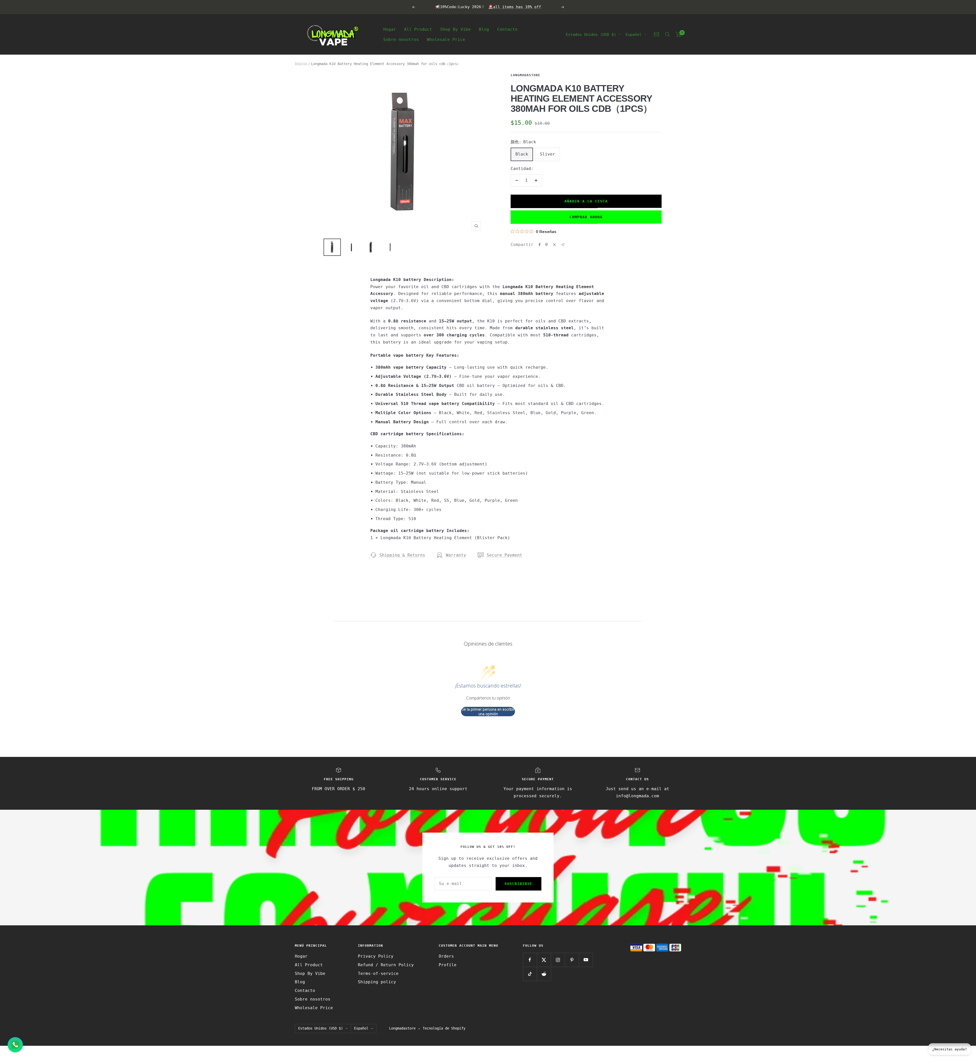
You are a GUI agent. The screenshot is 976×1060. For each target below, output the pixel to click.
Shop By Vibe (455, 29)
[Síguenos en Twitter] (544, 960)
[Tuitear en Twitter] (554, 244)
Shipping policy (377, 981)
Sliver (547, 154)
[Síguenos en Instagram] (558, 960)
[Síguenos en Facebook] (530, 960)
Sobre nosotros (401, 39)
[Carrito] (678, 34)
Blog (484, 29)
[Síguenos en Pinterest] (572, 960)
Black (521, 154)
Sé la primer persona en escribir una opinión (488, 711)
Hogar (389, 29)
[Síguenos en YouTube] (586, 960)
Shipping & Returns (402, 555)
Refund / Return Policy (386, 964)
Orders (446, 956)
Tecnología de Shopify (444, 1028)
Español (634, 34)
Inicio (301, 64)
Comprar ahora (586, 217)
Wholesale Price (446, 39)
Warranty (456, 555)
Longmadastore (525, 75)
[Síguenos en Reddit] (544, 974)
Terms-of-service (378, 973)
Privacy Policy (375, 956)
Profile (447, 964)
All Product (418, 29)
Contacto (507, 29)
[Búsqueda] (667, 34)
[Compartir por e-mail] (563, 244)
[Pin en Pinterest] (546, 244)
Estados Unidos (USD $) (591, 34)
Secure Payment (504, 555)
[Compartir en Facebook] (540, 244)
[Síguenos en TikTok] (530, 974)
